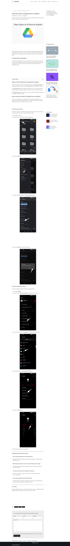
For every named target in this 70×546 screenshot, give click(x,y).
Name (15, 516)
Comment (16, 519)
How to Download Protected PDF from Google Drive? (53, 127)
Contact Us (25, 540)
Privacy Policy (34, 540)
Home (32, 1)
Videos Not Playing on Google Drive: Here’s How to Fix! (54, 121)
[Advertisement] (35, 5)
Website (34, 516)
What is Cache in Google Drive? (20, 58)
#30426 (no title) (15, 540)
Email (24, 516)
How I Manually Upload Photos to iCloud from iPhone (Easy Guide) (53, 115)
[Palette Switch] (56, 1)
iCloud (39, 1)
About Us (20, 540)
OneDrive (49, 1)
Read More (52, 14)
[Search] (57, 1)
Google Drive (44, 1)
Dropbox (35, 1)
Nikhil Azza (14, 15)
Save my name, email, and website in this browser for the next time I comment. (28, 533)
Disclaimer (29, 540)
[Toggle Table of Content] (42, 79)
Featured (53, 1)
